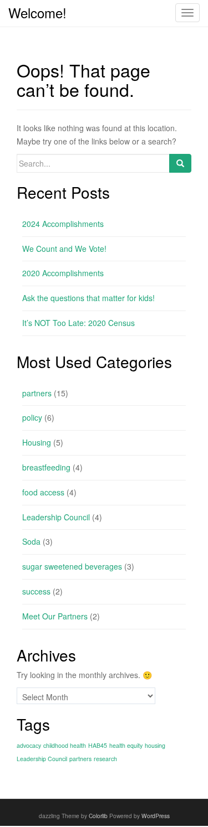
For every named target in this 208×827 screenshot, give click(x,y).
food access (43, 492)
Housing (36, 442)
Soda (31, 541)
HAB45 (97, 745)
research (105, 758)
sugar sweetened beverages (72, 566)
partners (37, 393)
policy (32, 417)
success (36, 591)
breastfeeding (46, 467)
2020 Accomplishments (63, 272)
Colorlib (98, 816)
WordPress (155, 816)
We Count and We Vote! (64, 248)
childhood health (64, 745)
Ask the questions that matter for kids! (88, 297)
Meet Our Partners (55, 616)
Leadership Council (56, 517)
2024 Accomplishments (63, 223)
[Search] (180, 163)
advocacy (29, 745)
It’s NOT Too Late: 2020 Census (78, 322)
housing (155, 745)
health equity (126, 745)
